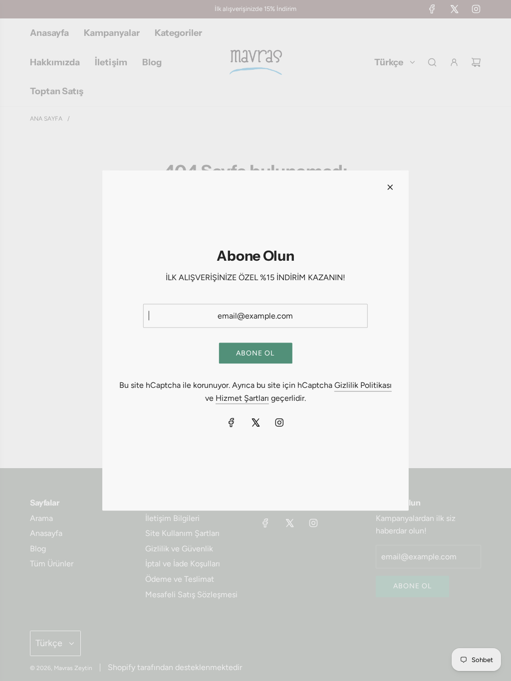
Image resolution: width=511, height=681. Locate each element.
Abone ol (255, 352)
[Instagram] (279, 423)
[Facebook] (232, 423)
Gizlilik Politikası (363, 384)
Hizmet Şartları (242, 397)
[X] (255, 423)
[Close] (390, 187)
